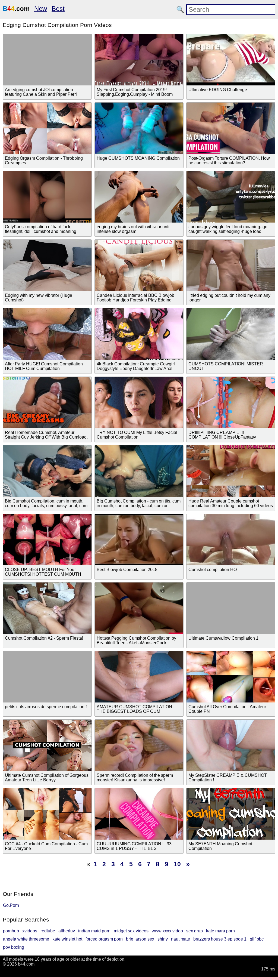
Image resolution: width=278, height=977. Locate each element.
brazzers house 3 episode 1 (220, 939)
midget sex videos (131, 931)
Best (58, 8)
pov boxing (13, 947)
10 (177, 864)
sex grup (194, 931)
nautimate (180, 939)
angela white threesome (26, 939)
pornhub (11, 931)
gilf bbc (257, 939)
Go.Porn (11, 905)
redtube (47, 931)
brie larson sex (140, 939)
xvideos (29, 931)
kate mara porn (220, 931)
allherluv (66, 931)
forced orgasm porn (104, 939)
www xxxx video (167, 931)
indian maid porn (94, 931)
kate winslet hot (67, 939)
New (40, 8)
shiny (162, 939)
